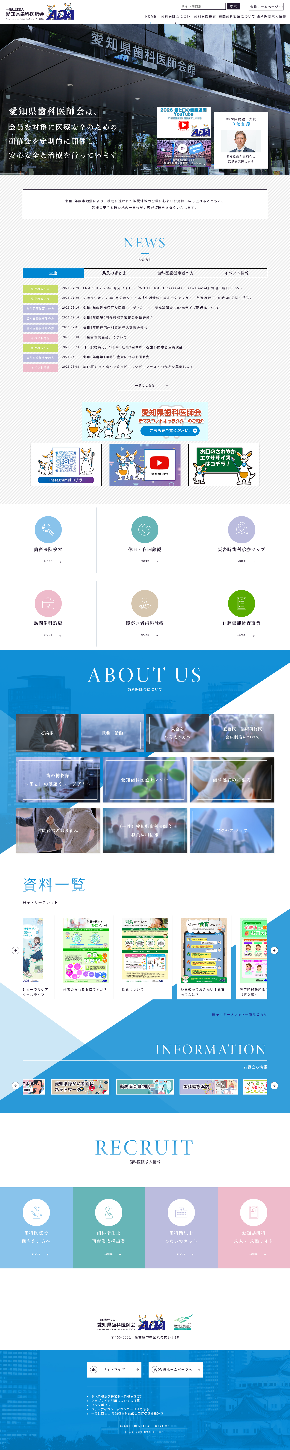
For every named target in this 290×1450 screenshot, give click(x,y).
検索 (233, 6)
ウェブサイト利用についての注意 (115, 1400)
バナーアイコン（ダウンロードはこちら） (122, 1409)
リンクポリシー (102, 1405)
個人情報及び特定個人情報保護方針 (117, 1396)
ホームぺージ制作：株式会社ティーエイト (145, 1432)
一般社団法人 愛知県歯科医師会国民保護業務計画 (127, 1413)
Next (274, 950)
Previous (15, 950)
